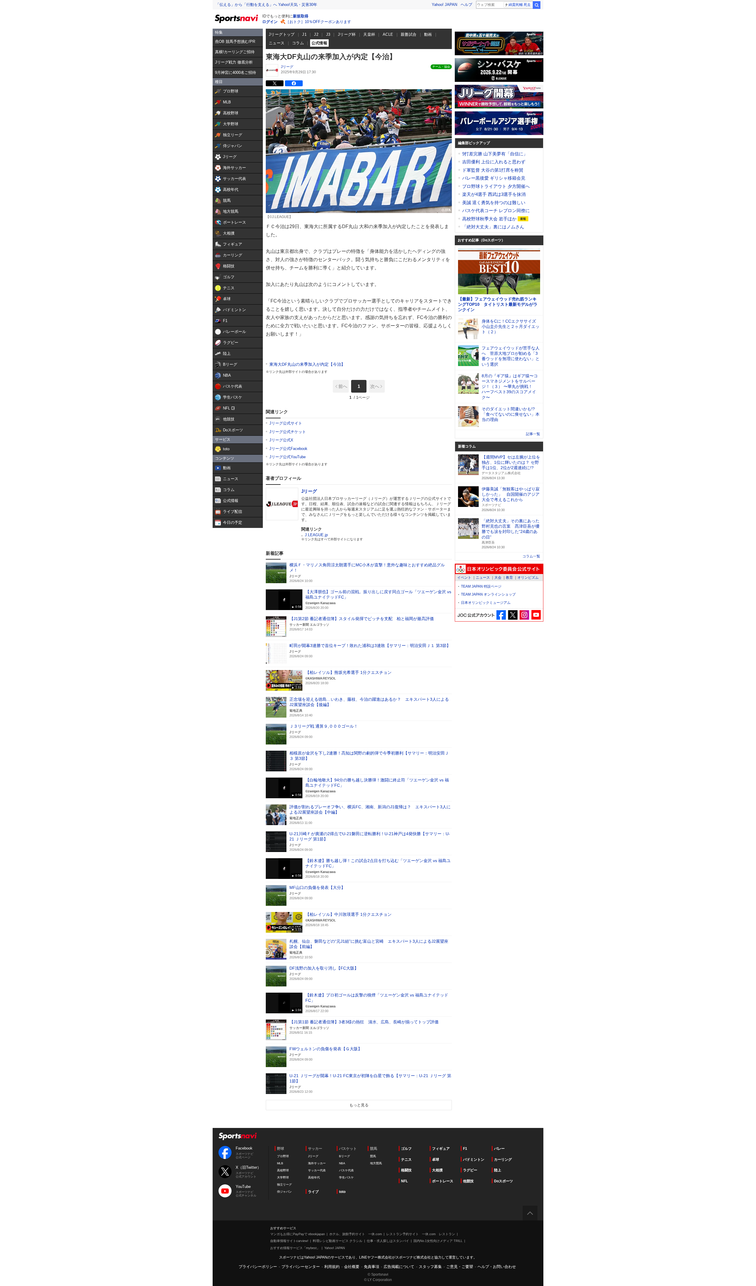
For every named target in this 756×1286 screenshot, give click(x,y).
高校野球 (283, 1170)
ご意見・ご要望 (459, 1266)
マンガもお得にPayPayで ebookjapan (297, 1234)
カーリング (503, 1159)
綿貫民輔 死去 (520, 5)
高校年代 (314, 1177)
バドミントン (473, 1159)
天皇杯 (369, 34)
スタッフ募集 (430, 1266)
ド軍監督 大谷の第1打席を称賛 (492, 170)
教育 (509, 577)
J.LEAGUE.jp (316, 535)
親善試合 (409, 34)
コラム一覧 (531, 556)
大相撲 (437, 1170)
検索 (536, 5)
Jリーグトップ (282, 34)
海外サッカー (317, 1163)
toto (342, 1192)
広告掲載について (399, 1266)
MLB (280, 1163)
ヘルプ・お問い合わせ (497, 1266)
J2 (316, 34)
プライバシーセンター (300, 1266)
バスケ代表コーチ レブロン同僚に (496, 210)
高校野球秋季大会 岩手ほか (490, 218)
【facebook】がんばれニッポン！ (501, 615)
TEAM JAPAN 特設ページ (481, 586)
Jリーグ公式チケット (287, 432)
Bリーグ (344, 1156)
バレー (499, 1149)
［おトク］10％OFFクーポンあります (318, 21)
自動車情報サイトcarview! (289, 1241)
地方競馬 (376, 1163)
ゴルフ (406, 1149)
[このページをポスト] (275, 83)
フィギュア (441, 1149)
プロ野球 (283, 1156)
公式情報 (320, 43)
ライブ (313, 1192)
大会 (497, 577)
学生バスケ (346, 1177)
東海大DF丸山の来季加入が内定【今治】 (307, 364)
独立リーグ (284, 1184)
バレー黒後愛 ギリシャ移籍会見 (493, 178)
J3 (328, 34)
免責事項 (371, 1266)
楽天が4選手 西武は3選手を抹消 (494, 194)
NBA (342, 1163)
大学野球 (283, 1177)
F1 (465, 1149)
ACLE (388, 34)
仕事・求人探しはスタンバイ (388, 1241)
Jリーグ (287, 67)
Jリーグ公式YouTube (287, 457)
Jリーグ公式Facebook (288, 448)
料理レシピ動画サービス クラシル (337, 1241)
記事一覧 (533, 434)
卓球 (435, 1159)
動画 (428, 34)
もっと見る (359, 1105)
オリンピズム (528, 577)
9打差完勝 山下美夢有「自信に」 (495, 153)
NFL (404, 1181)
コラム (298, 43)
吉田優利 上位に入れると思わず (493, 161)
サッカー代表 (317, 1170)
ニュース (277, 43)
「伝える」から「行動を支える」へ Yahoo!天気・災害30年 (266, 4)
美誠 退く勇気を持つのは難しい (493, 202)
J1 (304, 34)
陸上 (497, 1170)
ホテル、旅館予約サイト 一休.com (355, 1234)
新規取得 (300, 16)
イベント (464, 577)
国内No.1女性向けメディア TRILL (437, 1241)
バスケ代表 (346, 1170)
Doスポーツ (503, 1181)
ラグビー (470, 1170)
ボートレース (442, 1181)
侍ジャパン (284, 1191)
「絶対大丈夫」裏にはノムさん (493, 226)
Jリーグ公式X (281, 440)
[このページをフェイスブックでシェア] (294, 83)
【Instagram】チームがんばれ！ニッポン (524, 615)
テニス (406, 1159)
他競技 (468, 1181)
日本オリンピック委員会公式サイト (499, 569)
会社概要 (351, 1266)
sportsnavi (238, 1136)
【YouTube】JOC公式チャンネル (536, 615)
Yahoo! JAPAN (444, 4)
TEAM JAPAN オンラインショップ (488, 594)
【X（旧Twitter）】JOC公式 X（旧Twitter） (513, 615)
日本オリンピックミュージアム (486, 603)
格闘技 (406, 1170)
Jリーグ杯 (347, 34)
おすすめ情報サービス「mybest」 (295, 1248)
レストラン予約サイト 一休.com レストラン (420, 1234)
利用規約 (332, 1266)
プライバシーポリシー (258, 1266)
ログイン (270, 21)
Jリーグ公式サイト (285, 423)
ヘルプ (466, 4)
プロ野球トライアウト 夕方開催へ (496, 186)
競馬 (373, 1156)
